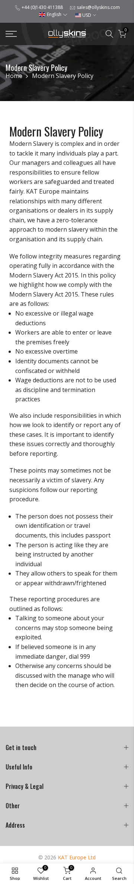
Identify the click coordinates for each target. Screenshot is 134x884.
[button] (53, 14)
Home (14, 76)
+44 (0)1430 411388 (42, 7)
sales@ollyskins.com (98, 7)
